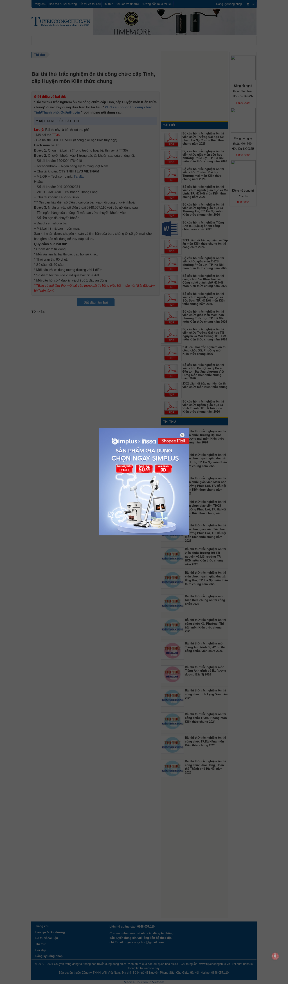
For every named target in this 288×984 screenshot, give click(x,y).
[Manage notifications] (275, 956)
